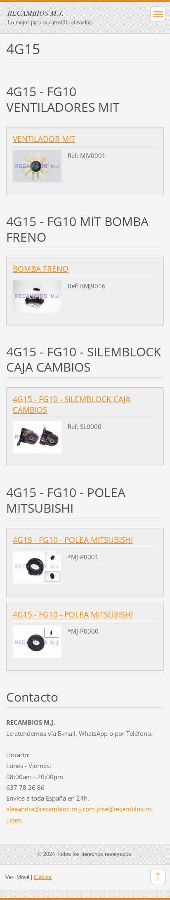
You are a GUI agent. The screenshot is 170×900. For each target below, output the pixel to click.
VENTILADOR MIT (44, 139)
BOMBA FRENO (40, 269)
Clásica (43, 877)
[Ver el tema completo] (37, 165)
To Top (158, 876)
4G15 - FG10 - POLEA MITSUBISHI (73, 540)
